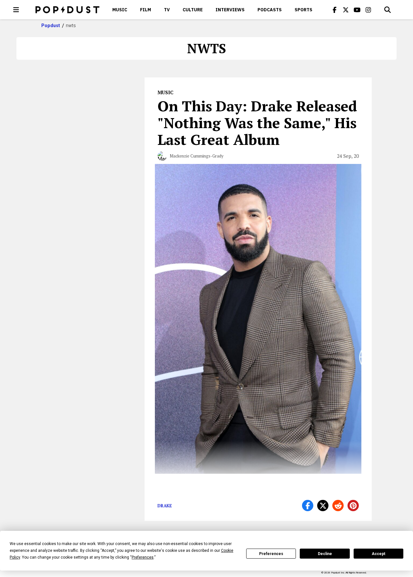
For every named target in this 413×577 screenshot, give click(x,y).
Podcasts (269, 10)
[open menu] (16, 9)
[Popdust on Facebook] (334, 9)
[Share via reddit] (338, 505)
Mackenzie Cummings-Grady (197, 156)
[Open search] (387, 9)
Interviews (230, 10)
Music (119, 10)
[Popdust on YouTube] (357, 9)
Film (145, 10)
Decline (325, 554)
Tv (167, 10)
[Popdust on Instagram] (368, 9)
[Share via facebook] (307, 505)
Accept (378, 554)
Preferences (271, 554)
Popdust (50, 25)
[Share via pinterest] (353, 505)
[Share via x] (322, 505)
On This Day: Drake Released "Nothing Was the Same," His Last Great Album (257, 122)
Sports (303, 10)
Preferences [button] (143, 557)
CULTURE (193, 10)
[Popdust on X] (346, 9)
